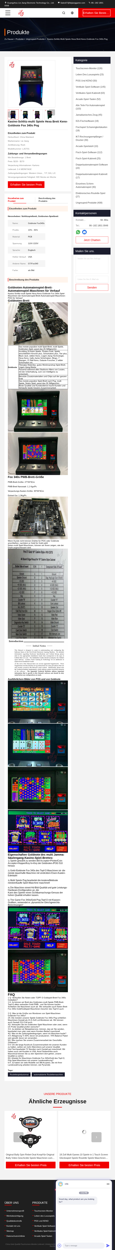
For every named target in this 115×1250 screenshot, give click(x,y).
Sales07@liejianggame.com (72, 3)
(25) (88, 158)
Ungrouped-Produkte (35, 39)
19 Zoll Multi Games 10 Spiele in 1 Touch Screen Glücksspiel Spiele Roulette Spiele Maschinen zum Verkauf (30, 1156)
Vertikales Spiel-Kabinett (45, 1231)
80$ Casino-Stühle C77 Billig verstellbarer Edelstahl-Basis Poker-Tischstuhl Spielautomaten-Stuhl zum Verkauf (80, 1156)
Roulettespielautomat (19, 1074)
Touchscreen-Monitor (43, 1211)
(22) (92, 166)
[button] (52, 112)
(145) (90, 87)
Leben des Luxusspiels (44, 1216)
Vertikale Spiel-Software (44, 1226)
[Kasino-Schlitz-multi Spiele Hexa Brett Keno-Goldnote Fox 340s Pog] (31, 83)
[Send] (108, 1245)
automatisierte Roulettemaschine (48, 1074)
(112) (89, 152)
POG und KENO (41, 1221)
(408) (89, 203)
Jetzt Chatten (92, 240)
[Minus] (108, 1184)
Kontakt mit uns (13, 1226)
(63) (90, 93)
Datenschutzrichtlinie (15, 1236)
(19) (87, 121)
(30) (89, 138)
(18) (91, 129)
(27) (90, 195)
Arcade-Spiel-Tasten (43, 1236)
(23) (90, 74)
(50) (86, 80)
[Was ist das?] (78, 232)
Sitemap (10, 1231)
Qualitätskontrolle (14, 1221)
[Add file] (59, 1245)
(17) (91, 176)
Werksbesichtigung (14, 1216)
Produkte (20, 39)
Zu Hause (8, 39)
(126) (89, 68)
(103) (90, 107)
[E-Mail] (84, 232)
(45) (89, 115)
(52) (88, 99)
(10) (87, 146)
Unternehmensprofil (15, 1211)
